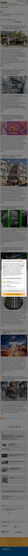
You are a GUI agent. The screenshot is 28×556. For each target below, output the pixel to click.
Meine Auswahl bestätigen (14, 290)
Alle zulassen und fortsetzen (14, 294)
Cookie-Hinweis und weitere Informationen (12, 278)
